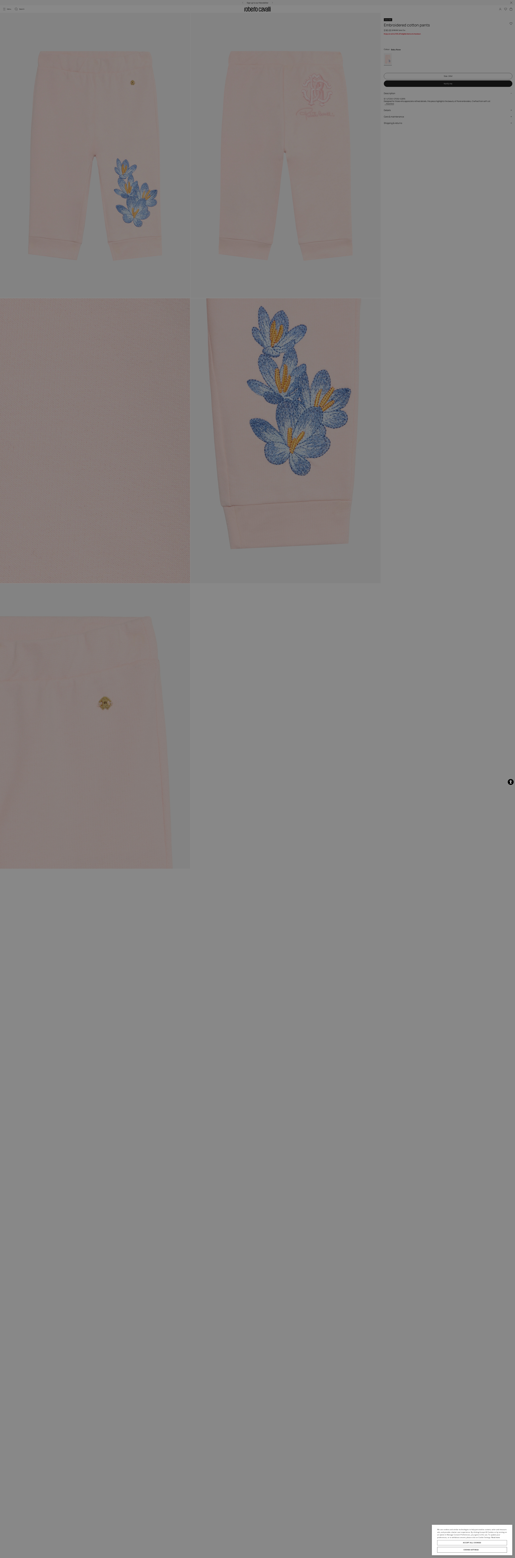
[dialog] (472, 1540)
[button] (472, 1550)
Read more (495, 1537)
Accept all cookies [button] (472, 1543)
